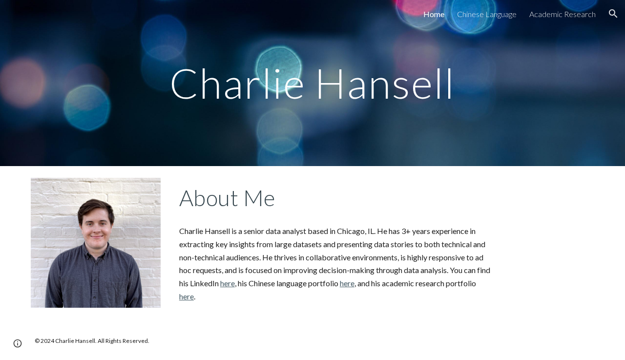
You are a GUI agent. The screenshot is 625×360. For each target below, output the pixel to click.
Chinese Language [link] (487, 14)
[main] (312, 82)
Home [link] (433, 14)
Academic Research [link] (562, 14)
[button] (613, 13)
